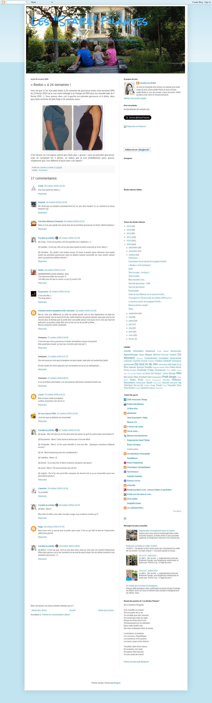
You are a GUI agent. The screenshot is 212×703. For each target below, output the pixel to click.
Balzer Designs (134, 445)
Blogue (148, 354)
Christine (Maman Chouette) (50, 221)
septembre (133, 313)
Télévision (128, 385)
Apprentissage (131, 354)
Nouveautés (134, 291)
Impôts (173, 370)
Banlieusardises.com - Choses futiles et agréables (149, 490)
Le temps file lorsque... (152, 373)
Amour (166, 351)
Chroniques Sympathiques (139, 467)
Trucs (179, 385)
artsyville (131, 485)
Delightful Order (134, 503)
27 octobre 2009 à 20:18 (67, 414)
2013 (129, 230)
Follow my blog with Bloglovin (136, 662)
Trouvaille (171, 385)
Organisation (157, 377)
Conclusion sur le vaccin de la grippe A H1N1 (148, 261)
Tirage (152, 385)
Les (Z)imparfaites (135, 508)
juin (130, 324)
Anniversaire (176, 351)
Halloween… (134, 258)
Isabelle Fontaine (134, 476)
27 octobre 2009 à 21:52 (69, 430)
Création (158, 361)
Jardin (179, 370)
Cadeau (173, 355)
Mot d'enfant (140, 377)
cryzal (41, 395)
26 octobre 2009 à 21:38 (69, 238)
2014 (129, 226)
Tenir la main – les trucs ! (139, 272)
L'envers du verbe (135, 427)
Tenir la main (134, 276)
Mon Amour (129, 377)
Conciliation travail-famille (169, 358)
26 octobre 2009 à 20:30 (54, 186)
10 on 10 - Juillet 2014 (148, 571)
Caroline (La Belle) (47, 167)
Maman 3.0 (132, 422)
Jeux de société (130, 373)
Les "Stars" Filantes (89, 21)
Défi (169, 364)
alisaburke (131, 413)
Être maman (130, 367)
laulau (40, 270)
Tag (179, 383)
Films (167, 367)
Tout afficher (177, 511)
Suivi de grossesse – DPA (139, 283)
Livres (165, 373)
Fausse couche (159, 367)
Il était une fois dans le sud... (139, 494)
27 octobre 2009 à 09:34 (58, 378)
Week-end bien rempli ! (138, 305)
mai (130, 328)
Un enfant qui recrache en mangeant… (142, 586)
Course (144, 361)
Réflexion (176, 379)
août (131, 317)
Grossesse (43, 170)
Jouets (139, 373)
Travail (159, 385)
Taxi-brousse (133, 472)
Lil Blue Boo (132, 409)
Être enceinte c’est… (137, 280)
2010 (129, 241)
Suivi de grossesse (136, 287)
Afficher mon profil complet (135, 98)
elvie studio (132, 499)
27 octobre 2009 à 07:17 (58, 356)
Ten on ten (138, 385)
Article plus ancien (106, 610)
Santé (149, 382)
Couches (136, 361)
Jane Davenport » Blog (137, 418)
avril (131, 332)
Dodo (174, 364)
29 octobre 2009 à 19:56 (69, 546)
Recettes (166, 380)
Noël (149, 377)
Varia (131, 269)
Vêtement (159, 388)
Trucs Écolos (129, 388)
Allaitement (150, 351)
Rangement (157, 380)
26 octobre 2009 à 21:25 (74, 221)
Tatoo (131, 309)
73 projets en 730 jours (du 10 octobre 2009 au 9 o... (151, 298)
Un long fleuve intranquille (138, 454)
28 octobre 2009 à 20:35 (69, 505)
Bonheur (157, 355)
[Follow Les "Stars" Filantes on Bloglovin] (137, 151)
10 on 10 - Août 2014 (147, 556)
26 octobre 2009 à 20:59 (56, 202)
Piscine (148, 380)
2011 (129, 237)
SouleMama (132, 458)
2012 (129, 233)
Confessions (132, 449)
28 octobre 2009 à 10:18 (57, 488)
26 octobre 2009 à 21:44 (54, 270)
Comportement (150, 358)
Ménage (172, 373)
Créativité (167, 361)
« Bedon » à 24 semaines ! (140, 265)
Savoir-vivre (157, 383)
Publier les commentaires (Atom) (56, 615)
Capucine (42, 488)
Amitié (159, 351)
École (179, 364)
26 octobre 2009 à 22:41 (59, 292)
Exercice (140, 367)
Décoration (163, 364)
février (132, 339)
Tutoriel (137, 388)
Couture (151, 361)
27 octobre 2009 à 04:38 (58, 337)
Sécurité (165, 383)
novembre (133, 251)
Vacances (145, 388)
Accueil (72, 610)
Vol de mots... (133, 431)
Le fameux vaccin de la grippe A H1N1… (145, 302)
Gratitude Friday (145, 370)
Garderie (133, 370)
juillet (131, 321)
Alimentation (138, 351)
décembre (133, 247)
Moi (178, 373)
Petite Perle (136, 379)
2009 (129, 244)
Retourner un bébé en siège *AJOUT (141, 546)
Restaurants (141, 383)
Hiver (168, 370)
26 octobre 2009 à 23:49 (86, 311)
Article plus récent (39, 610)
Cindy (40, 186)
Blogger (117, 683)
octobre (132, 255)
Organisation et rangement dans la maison (157, 531)
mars (131, 335)
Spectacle (173, 383)
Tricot (165, 385)
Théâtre (146, 385)
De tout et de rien (146, 364)
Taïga (40, 527)
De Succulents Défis (47, 414)
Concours (128, 361)
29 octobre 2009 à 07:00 (54, 527)
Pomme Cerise (133, 481)
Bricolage (165, 355)
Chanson (139, 358)
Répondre (42, 194)
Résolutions (129, 382)
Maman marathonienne (137, 436)
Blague (141, 355)
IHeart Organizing (134, 463)
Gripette (41, 202)
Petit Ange (169, 376)
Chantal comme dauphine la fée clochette (56, 311)
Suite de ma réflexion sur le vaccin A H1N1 (146, 294)
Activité (127, 351)
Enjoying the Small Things (138, 440)
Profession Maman (135, 404)
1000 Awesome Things (137, 400)
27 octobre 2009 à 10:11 (55, 395)
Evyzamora (43, 292)
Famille (148, 367)
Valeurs (152, 388)
